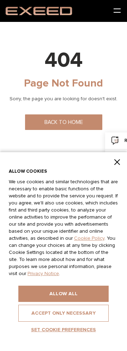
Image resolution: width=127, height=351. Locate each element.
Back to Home (63, 122)
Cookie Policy (89, 238)
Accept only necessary (63, 313)
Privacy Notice (43, 273)
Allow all (63, 293)
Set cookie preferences (63, 329)
